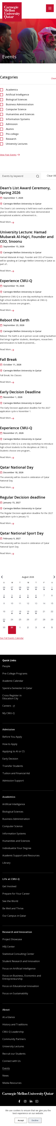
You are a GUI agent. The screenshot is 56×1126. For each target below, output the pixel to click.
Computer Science (16, 109)
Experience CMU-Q (16, 280)
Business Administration (20, 104)
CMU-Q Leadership (13, 1031)
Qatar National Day (16, 467)
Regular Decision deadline (22, 497)
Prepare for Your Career (16, 893)
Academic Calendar (12, 680)
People (6, 666)
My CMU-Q (8, 713)
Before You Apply (12, 736)
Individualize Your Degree (16, 848)
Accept (21, 1120)
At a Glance (8, 1017)
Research (11, 138)
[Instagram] (25, 1101)
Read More (5, 221)
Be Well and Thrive (12, 908)
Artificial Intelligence (17, 94)
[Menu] (50, 8)
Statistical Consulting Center (18, 954)
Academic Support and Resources (21, 855)
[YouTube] (36, 1101)
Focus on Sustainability (15, 993)
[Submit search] (38, 175)
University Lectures (16, 143)
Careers (7, 705)
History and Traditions (15, 1024)
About (6, 1009)
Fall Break (8, 359)
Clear (53, 78)
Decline (35, 1120)
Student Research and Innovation (21, 961)
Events (6, 1068)
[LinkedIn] (31, 1101)
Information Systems (18, 119)
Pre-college (12, 134)
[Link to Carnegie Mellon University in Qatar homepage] (12, 12)
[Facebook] (19, 1101)
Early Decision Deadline (20, 391)
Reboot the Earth (14, 320)
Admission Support (13, 780)
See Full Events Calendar (12, 638)
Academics (12, 89)
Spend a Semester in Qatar (17, 688)
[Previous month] (2, 577)
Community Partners (14, 1039)
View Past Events (8, 154)
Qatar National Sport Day (21, 533)
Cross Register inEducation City (12, 697)
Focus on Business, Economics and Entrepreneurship (21, 977)
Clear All (51, 175)
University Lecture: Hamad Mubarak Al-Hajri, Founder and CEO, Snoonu (27, 237)
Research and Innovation (17, 932)
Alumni (10, 129)
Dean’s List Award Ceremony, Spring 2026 (25, 190)
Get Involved (9, 886)
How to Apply (9, 744)
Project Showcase (12, 939)
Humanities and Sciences (20, 114)
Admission (12, 124)
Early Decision (10, 758)
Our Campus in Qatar (14, 915)
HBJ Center (8, 946)
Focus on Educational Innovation (20, 986)
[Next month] (54, 577)
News (5, 1075)
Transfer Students (12, 766)
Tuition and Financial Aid (16, 773)
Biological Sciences (16, 99)
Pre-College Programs (14, 673)
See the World (10, 901)
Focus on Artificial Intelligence (19, 968)
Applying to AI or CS (13, 751)
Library (6, 862)
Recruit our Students (14, 1053)
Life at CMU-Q (11, 879)
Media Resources (12, 1083)
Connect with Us (11, 1061)
